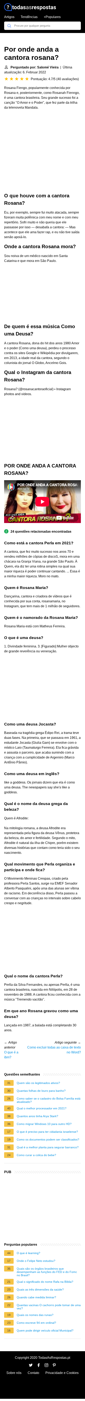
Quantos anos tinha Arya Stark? (37, 1116)
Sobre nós (13, 1373)
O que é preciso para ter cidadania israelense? (47, 1131)
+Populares (52, 17)
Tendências (29, 17)
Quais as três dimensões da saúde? (40, 1289)
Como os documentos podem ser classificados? (48, 1139)
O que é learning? (28, 1253)
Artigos (9, 17)
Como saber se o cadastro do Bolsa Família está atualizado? (48, 1100)
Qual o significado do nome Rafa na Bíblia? (45, 1281)
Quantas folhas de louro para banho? (41, 1090)
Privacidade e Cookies (62, 1373)
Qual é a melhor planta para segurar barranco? (48, 1147)
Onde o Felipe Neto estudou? (36, 1260)
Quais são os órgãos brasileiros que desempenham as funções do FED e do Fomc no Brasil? (47, 1272)
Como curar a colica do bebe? (36, 1155)
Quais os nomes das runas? (35, 1315)
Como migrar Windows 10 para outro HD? (44, 1124)
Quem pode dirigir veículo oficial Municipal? (45, 1330)
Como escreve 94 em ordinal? (36, 1322)
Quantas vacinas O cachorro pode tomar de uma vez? (49, 1306)
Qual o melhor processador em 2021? (41, 1108)
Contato (33, 1373)
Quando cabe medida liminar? (36, 1297)
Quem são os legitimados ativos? (38, 1083)
